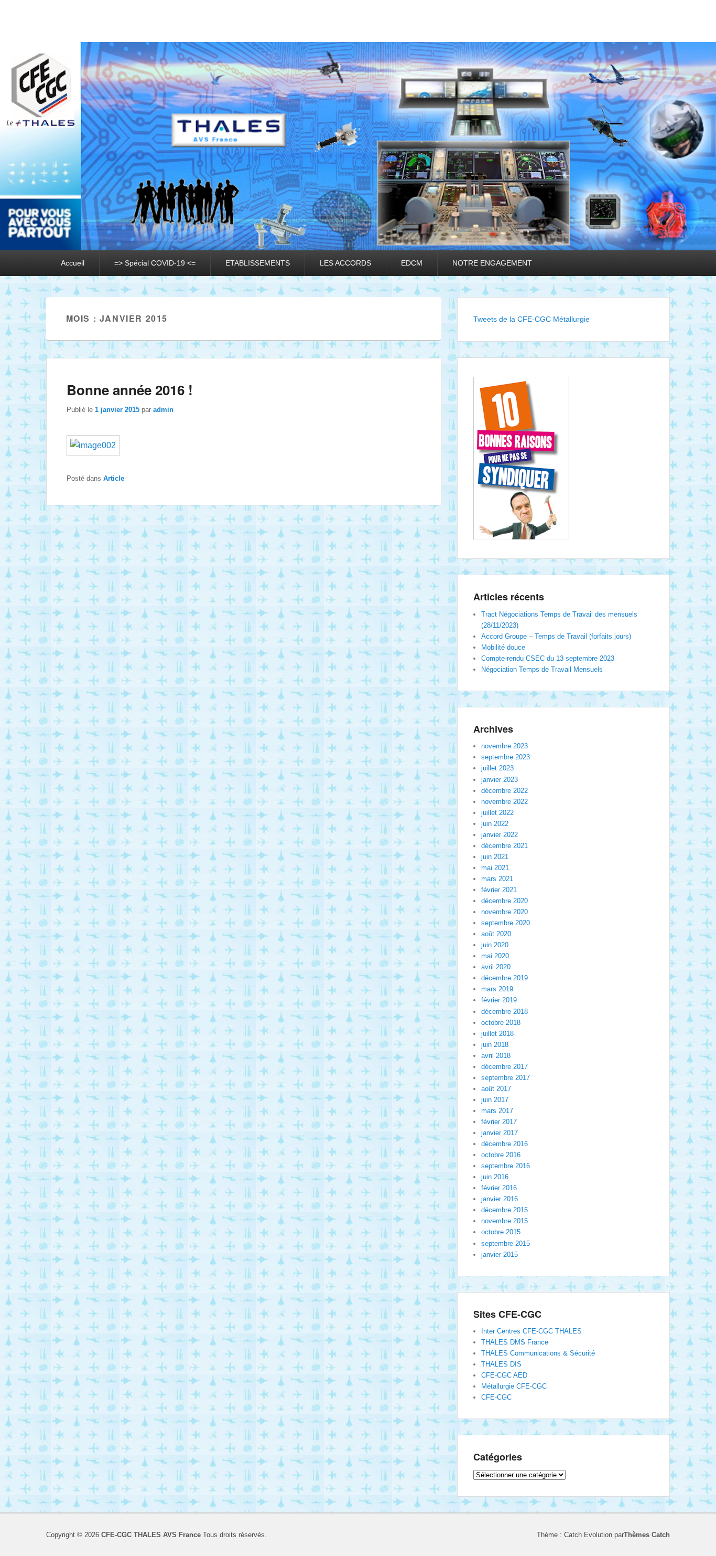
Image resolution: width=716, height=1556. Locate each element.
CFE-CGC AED (504, 1375)
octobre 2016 (500, 1155)
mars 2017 (497, 1111)
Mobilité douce (503, 647)
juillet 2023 (497, 768)
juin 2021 (494, 857)
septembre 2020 (505, 923)
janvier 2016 (499, 1199)
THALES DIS (501, 1364)
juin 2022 (494, 824)
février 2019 (499, 1000)
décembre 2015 (504, 1210)
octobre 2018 (500, 1022)
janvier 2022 (499, 835)
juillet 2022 (497, 813)
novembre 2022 (504, 802)
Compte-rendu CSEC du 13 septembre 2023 (547, 658)
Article (113, 478)
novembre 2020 (504, 912)
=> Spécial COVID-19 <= (155, 263)
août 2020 (496, 934)
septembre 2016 (505, 1166)
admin (163, 410)
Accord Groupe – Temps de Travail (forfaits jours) (556, 636)
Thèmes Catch (647, 1535)
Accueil (72, 263)
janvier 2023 (499, 780)
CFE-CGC (496, 1397)
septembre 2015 (505, 1243)
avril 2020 (496, 967)
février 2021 (499, 890)
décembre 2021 (504, 846)
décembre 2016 (504, 1144)
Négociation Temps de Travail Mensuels (542, 669)
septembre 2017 (505, 1078)
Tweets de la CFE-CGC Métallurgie (531, 319)
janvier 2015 (499, 1254)
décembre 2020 (504, 901)
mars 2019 (497, 989)
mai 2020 (495, 956)
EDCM (411, 263)
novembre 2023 (504, 746)
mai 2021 (495, 868)
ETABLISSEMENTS (257, 263)
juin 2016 (494, 1177)
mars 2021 (497, 879)
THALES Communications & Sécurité (538, 1353)
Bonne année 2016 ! (130, 389)
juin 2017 (494, 1100)
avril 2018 (496, 1056)
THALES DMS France (514, 1342)
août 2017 (496, 1089)
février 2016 (499, 1188)
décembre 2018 (504, 1011)
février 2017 (499, 1122)
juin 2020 (494, 945)
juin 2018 (494, 1045)
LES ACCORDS (345, 263)
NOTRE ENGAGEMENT (492, 263)
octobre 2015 (500, 1232)
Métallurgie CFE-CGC (514, 1386)
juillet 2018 (497, 1034)
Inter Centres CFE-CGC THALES (531, 1331)
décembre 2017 (504, 1067)
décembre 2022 (504, 791)
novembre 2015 (504, 1221)
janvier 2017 (499, 1133)
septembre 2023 (505, 757)
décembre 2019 (504, 978)
